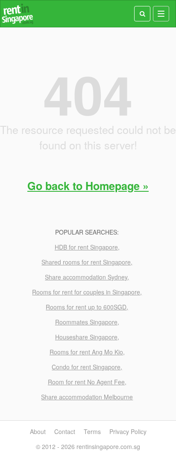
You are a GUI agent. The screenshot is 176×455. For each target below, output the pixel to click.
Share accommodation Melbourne (87, 397)
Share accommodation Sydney (86, 277)
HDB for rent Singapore (86, 247)
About (38, 431)
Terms (92, 431)
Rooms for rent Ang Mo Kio (86, 352)
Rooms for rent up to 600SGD (86, 307)
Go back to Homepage (83, 185)
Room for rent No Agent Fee (86, 382)
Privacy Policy (128, 431)
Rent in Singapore (17, 14)
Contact (64, 431)
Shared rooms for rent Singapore (86, 262)
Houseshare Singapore (86, 337)
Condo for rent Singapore (86, 367)
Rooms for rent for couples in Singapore (86, 292)
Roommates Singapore (86, 322)
